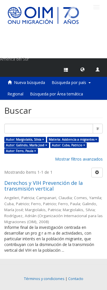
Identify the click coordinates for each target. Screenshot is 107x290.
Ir (97, 128)
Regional (15, 94)
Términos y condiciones (44, 278)
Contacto (75, 278)
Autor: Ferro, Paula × (21, 151)
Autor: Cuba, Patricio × (68, 145)
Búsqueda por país (70, 82)
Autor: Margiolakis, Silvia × (25, 139)
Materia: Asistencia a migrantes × (73, 139)
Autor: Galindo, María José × (26, 145)
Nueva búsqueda (29, 82)
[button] (82, 69)
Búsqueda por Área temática (56, 94)
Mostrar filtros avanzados (79, 159)
